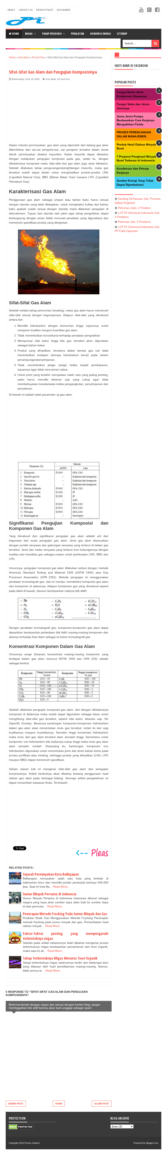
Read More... (61, 886)
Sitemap (122, 33)
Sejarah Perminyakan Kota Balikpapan (51, 874)
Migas (29, 33)
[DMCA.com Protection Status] (21, 1128)
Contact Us (26, 10)
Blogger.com (152, 1143)
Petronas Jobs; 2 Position (134, 208)
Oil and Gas (63, 79)
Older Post (101, 1103)
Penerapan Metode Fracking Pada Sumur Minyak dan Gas (65, 913)
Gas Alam (51, 79)
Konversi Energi (100, 33)
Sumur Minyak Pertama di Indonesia (49, 893)
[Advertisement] (57, 111)
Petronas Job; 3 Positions (134, 221)
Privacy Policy (44, 10)
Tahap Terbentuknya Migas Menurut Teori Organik (60, 958)
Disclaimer (63, 10)
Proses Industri (32, 1143)
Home (15, 33)
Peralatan (77, 33)
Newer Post (15, 1103)
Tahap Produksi (52, 33)
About (11, 10)
